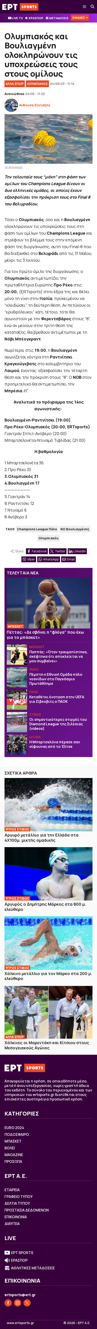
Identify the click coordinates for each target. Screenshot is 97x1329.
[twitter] (27, 1302)
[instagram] (17, 1302)
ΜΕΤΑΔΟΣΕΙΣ (59, 18)
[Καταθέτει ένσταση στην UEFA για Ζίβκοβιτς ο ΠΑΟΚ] (17, 699)
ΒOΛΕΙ (10, 1147)
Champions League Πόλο (37, 529)
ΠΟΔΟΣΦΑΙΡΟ (17, 1134)
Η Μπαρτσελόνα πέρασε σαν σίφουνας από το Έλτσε (54, 744)
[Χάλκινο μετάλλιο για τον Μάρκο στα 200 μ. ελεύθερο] (48, 943)
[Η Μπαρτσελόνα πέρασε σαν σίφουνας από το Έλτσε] (17, 745)
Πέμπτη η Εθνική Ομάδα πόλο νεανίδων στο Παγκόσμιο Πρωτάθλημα (55, 679)
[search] (93, 6)
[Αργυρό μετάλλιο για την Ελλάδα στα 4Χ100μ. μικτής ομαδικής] (48, 804)
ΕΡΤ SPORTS (22, 1252)
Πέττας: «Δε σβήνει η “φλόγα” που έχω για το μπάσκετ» (45, 634)
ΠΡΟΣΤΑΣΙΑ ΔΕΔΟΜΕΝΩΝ (27, 1210)
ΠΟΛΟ (34, 669)
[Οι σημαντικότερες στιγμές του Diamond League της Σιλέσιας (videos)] (17, 722)
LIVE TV (17, 18)
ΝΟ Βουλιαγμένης (74, 529)
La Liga (35, 737)
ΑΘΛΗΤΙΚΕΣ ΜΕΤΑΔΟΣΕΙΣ (33, 1267)
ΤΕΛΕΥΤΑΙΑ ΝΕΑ (23, 573)
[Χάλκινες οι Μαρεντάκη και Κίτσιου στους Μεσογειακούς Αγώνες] (48, 1012)
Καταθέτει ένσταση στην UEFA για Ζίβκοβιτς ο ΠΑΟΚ (56, 699)
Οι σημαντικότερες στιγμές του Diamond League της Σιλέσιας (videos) (58, 724)
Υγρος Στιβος (17, 829)
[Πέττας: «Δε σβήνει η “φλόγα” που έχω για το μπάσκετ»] (48, 603)
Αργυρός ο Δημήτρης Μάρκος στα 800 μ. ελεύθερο (45, 906)
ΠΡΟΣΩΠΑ (13, 1161)
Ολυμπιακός (48, 538)
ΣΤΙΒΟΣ (35, 714)
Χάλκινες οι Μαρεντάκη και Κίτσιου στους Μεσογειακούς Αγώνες (47, 1045)
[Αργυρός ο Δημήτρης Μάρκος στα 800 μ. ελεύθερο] (48, 873)
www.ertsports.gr (20, 1322)
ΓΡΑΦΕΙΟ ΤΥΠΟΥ (19, 1196)
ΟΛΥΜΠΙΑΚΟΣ (37, 84)
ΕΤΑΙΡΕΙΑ (12, 1189)
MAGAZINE (14, 1154)
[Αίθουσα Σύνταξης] (11, 105)
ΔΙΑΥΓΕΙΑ (12, 1223)
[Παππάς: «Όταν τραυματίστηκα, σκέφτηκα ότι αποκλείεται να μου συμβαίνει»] (17, 654)
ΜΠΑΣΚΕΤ (15, 626)
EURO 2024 (14, 1127)
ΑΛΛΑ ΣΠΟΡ (15, 84)
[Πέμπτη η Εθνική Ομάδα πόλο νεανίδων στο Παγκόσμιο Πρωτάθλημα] (17, 677)
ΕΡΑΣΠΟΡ (36, 18)
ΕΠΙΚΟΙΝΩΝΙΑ (16, 1216)
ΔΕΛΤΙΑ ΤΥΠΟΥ (17, 1203)
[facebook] (8, 1302)
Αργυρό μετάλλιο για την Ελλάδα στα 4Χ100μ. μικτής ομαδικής (42, 837)
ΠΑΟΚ (33, 692)
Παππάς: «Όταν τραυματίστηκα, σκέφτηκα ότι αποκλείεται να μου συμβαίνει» (58, 656)
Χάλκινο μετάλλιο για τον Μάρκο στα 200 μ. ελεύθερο (48, 976)
